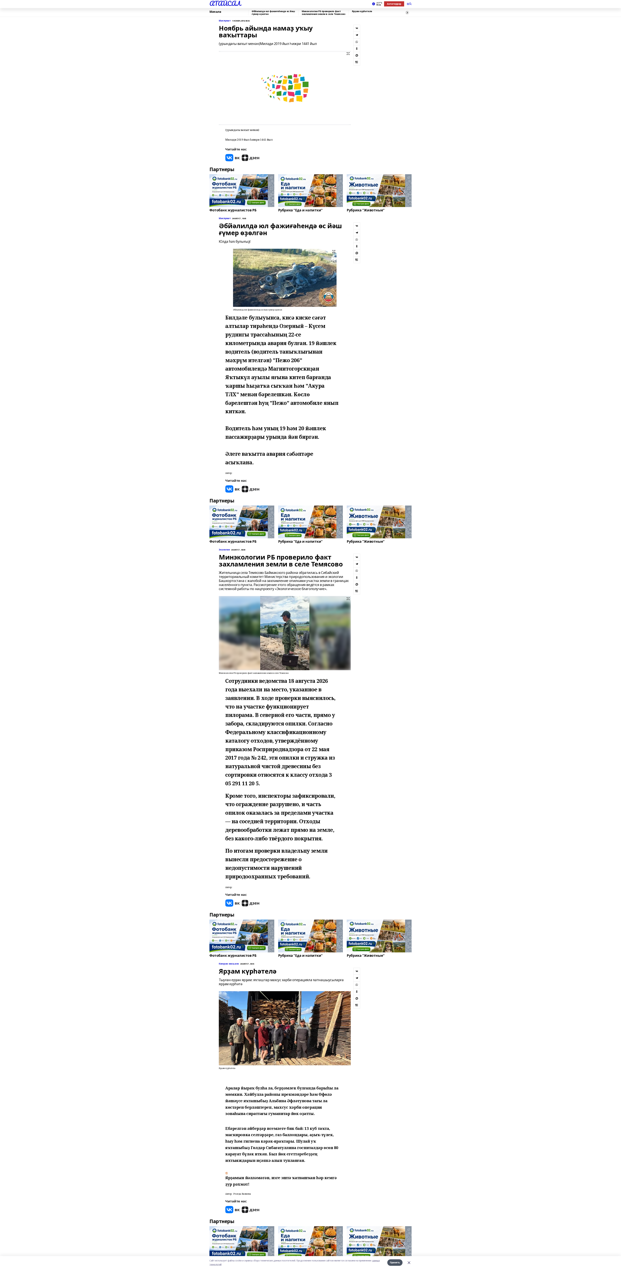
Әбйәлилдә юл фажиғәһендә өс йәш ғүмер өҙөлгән (273, 12)
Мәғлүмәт (225, 20)
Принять (395, 1262)
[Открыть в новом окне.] (232, 157)
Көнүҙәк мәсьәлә (229, 963)
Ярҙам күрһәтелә (362, 11)
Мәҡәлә (215, 12)
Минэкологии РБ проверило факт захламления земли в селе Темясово (323, 12)
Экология (224, 549)
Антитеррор (394, 3)
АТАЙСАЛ (225, 3)
